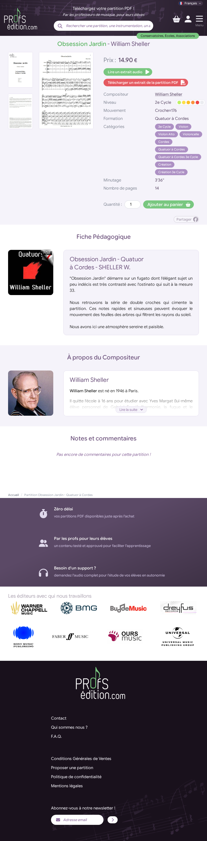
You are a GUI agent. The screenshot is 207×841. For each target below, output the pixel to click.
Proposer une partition (72, 767)
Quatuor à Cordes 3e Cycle (178, 157)
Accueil (13, 495)
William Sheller (168, 94)
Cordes (163, 142)
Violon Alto (166, 134)
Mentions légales (67, 786)
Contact (58, 718)
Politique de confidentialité (76, 776)
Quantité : (113, 204)
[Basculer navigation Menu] (199, 18)
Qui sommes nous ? (69, 727)
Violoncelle (191, 134)
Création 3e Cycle (171, 172)
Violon (183, 126)
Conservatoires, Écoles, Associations (168, 36)
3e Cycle (164, 126)
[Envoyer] (113, 819)
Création (164, 164)
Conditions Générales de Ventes (81, 758)
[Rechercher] (60, 26)
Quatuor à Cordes (171, 149)
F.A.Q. (56, 736)
